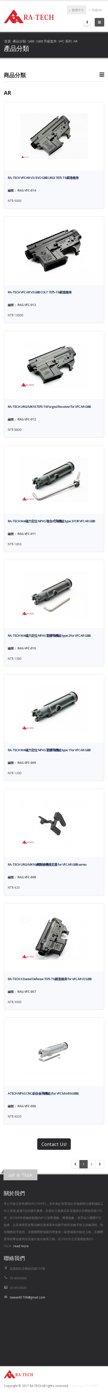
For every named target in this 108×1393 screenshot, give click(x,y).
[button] (54, 77)
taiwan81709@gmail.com (27, 1297)
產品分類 (19, 41)
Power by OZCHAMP (84, 1386)
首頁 (7, 41)
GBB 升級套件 (46, 41)
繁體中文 (77, 10)
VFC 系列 (65, 41)
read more (21, 1246)
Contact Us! (54, 1144)
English (96, 10)
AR (76, 41)
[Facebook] (87, 22)
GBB (31, 41)
